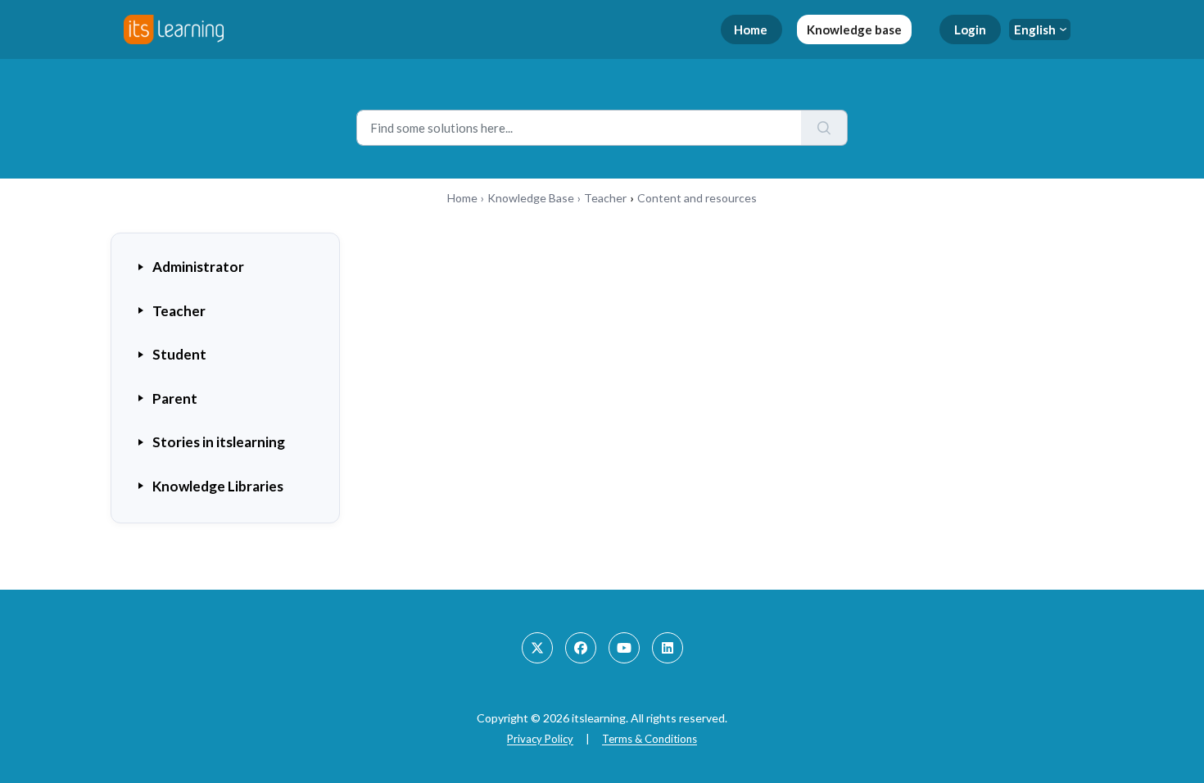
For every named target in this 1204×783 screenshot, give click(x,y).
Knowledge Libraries (217, 486)
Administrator (198, 266)
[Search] (824, 128)
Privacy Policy (540, 738)
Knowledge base (854, 29)
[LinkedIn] (667, 647)
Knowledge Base (530, 198)
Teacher (605, 198)
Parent (174, 398)
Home (750, 29)
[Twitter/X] (537, 647)
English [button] (1035, 29)
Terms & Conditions (649, 738)
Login (970, 29)
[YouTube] (624, 647)
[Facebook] (580, 647)
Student (179, 354)
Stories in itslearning (218, 441)
